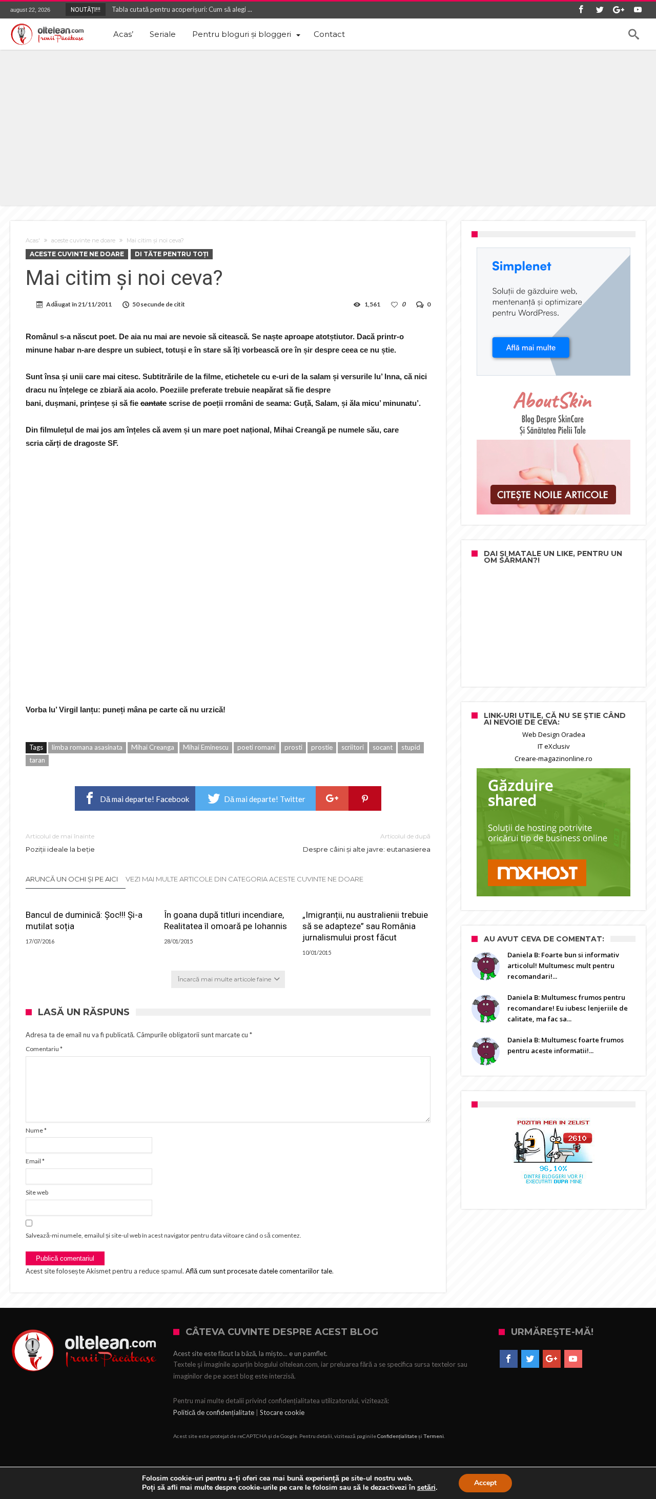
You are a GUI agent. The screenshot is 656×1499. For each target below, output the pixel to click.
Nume (36, 1130)
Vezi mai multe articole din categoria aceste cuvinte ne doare (244, 879)
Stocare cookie (282, 1412)
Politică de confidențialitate (213, 1412)
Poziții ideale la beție (60, 842)
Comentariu (44, 1049)
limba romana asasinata (87, 747)
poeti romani (256, 747)
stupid (410, 747)
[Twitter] (599, 10)
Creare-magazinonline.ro (553, 758)
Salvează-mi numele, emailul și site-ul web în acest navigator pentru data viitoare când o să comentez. (163, 1235)
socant (383, 747)
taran (37, 760)
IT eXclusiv (554, 746)
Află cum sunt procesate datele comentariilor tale (259, 1271)
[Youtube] (637, 10)
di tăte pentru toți (172, 254)
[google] (332, 798)
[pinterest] (364, 798)
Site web (37, 1192)
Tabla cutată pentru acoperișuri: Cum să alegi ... (179, 9)
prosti (293, 747)
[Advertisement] (328, 126)
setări (426, 1487)
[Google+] (618, 10)
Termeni (433, 1436)
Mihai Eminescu (206, 747)
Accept (485, 1483)
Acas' (33, 240)
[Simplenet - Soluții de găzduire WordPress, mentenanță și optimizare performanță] (553, 312)
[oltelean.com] (47, 34)
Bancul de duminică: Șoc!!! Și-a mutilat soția (84, 920)
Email (35, 1161)
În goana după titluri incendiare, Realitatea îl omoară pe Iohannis (225, 920)
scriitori (352, 747)
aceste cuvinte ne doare (83, 240)
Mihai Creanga (152, 747)
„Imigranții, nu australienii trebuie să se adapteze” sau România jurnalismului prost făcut (365, 926)
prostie (322, 747)
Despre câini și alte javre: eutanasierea (366, 842)
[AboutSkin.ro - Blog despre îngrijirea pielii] (553, 450)
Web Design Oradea (553, 734)
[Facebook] (580, 10)
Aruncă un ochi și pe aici (72, 879)
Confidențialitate (397, 1436)
